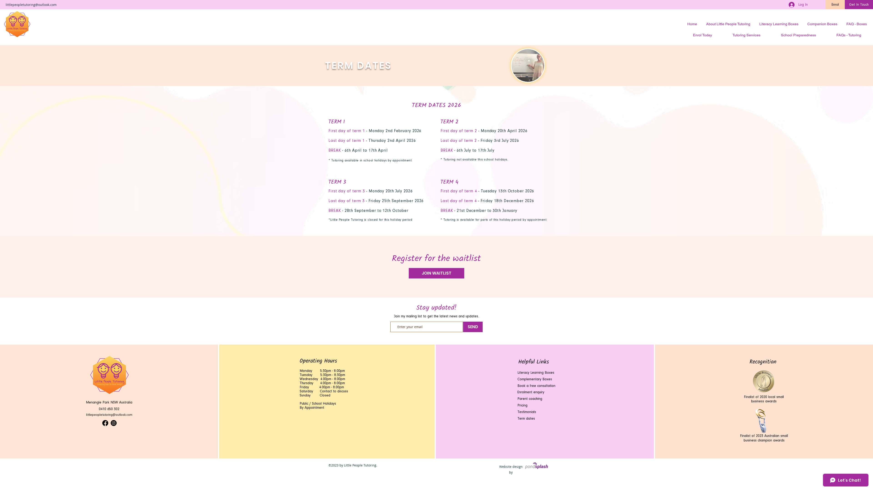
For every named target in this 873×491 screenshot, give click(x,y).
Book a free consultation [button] (536, 386)
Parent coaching (529, 399)
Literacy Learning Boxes (535, 373)
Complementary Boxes (534, 379)
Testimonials (527, 412)
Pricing (522, 405)
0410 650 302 (109, 409)
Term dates (526, 418)
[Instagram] (114, 423)
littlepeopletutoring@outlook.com (31, 5)
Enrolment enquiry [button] (530, 392)
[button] (835, 4)
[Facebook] (105, 423)
